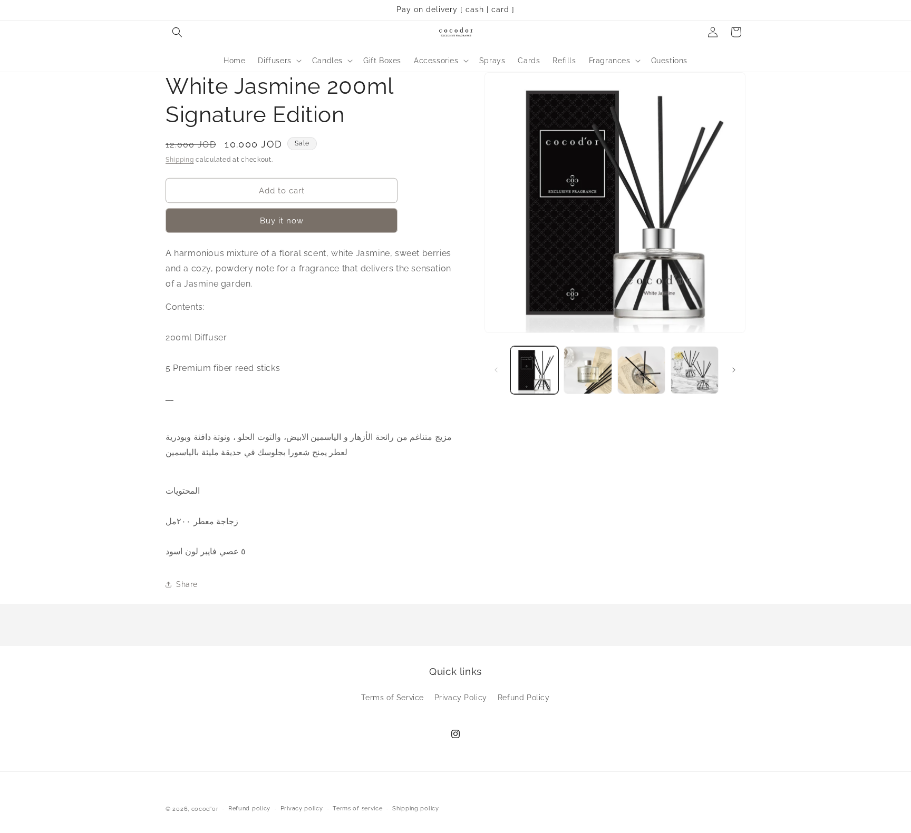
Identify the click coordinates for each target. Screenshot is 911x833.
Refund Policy (524, 697)
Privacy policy (301, 808)
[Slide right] (733, 369)
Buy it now (282, 221)
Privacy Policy (460, 697)
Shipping (180, 159)
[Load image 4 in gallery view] (695, 370)
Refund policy (249, 808)
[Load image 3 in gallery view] (641, 370)
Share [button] (187, 584)
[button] (177, 32)
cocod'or (205, 809)
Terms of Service (392, 697)
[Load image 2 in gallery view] (588, 370)
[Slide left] (496, 369)
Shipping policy (415, 808)
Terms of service (357, 808)
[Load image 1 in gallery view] (534, 370)
